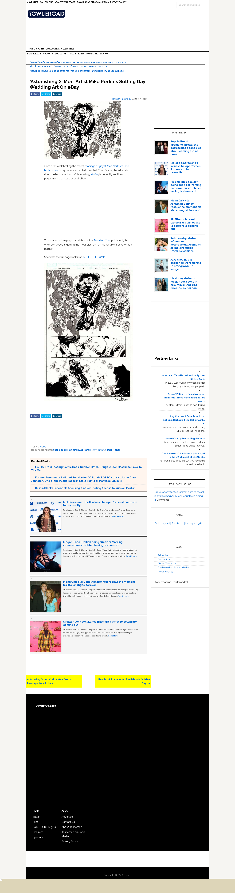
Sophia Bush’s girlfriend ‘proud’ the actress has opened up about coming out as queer (78, 62)
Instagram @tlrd (194, 523)
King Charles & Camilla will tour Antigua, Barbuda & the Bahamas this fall (184, 420)
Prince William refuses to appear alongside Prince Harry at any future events (184, 398)
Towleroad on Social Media (173, 567)
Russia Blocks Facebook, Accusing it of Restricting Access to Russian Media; (85, 488)
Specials (38, 837)
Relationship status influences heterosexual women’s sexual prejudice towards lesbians (185, 245)
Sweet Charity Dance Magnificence (185, 438)
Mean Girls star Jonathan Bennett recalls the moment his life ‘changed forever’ (185, 205)
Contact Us (164, 559)
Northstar (98, 450)
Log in (128, 875)
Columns (38, 832)
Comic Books (60, 450)
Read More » (117, 516)
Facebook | (178, 523)
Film (35, 821)
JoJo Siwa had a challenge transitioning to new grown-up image (185, 264)
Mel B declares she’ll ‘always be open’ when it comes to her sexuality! (69, 66)
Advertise (163, 555)
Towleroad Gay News (118, 14)
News (43, 447)
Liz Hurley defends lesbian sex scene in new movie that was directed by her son (183, 283)
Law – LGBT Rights (44, 827)
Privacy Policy (165, 571)
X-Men (94, 174)
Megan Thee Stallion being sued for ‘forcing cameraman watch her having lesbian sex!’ (77, 70)
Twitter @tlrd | (163, 523)
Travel (36, 816)
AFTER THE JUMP (94, 257)
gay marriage (76, 450)
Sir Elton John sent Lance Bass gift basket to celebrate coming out (185, 224)
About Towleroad (167, 563)
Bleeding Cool (102, 240)
